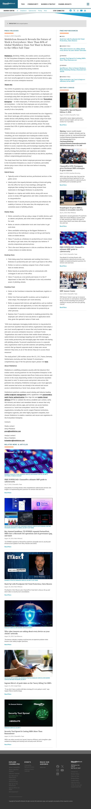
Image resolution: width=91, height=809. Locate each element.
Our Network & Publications (13, 776)
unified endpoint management (15, 395)
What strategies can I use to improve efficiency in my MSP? (72, 80)
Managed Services (25, 474)
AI (17, 10)
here (46, 362)
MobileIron (8, 56)
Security (44, 474)
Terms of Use (75, 776)
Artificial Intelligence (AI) (12, 526)
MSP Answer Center (36, 474)
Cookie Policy (75, 780)
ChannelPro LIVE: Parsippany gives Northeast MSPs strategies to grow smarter (72, 168)
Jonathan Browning (75, 173)
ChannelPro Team (17, 484)
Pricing (40, 10)
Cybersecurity (33, 4)
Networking (42, 526)
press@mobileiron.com (13, 431)
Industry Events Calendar (29, 770)
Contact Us (74, 771)
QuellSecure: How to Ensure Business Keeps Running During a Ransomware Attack (73, 69)
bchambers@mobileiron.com (15, 440)
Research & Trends (16, 528)
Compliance (23, 10)
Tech (23, 4)
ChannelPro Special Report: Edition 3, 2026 (70, 111)
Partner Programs (14, 679)
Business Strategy (48, 4)
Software (7, 476)
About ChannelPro (14, 767)
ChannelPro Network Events (29, 766)
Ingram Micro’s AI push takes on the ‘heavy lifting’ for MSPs (28, 683)
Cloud (17, 474)
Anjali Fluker (17, 686)
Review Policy (75, 774)
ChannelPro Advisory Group (13, 780)
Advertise (43, 767)
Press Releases (12, 31)
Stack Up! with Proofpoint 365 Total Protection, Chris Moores (28, 584)
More (45, 10)
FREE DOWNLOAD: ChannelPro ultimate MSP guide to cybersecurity (26, 480)
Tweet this (8, 85)
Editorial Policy (75, 783)
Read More (8, 492)
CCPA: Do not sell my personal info (76, 786)
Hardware (24, 526)
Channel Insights (64, 4)
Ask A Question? (13, 792)
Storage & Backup (16, 476)
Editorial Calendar (14, 773)
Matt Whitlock (18, 538)
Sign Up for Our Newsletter (13, 784)
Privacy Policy (75, 778)
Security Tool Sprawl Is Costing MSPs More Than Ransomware (23, 732)
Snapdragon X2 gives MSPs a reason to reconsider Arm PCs (71, 209)
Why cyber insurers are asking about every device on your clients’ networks (27, 632)
